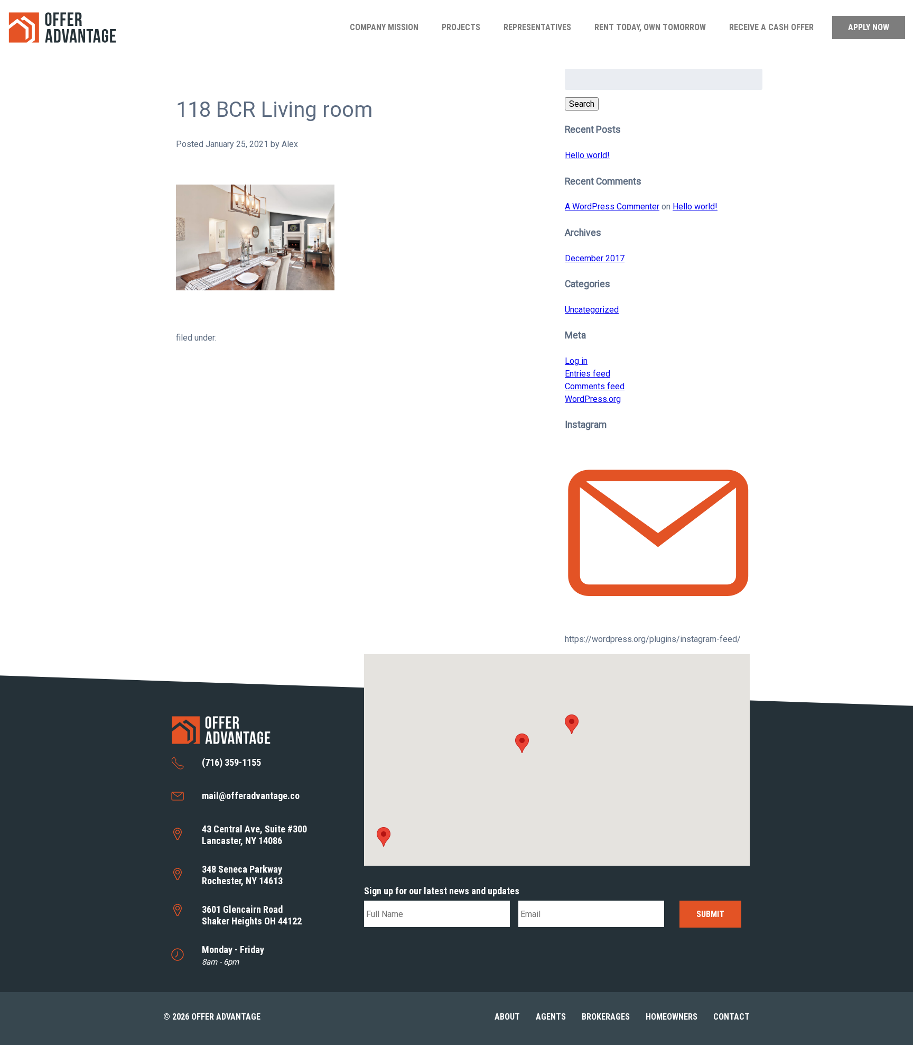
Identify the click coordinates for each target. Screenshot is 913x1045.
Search (581, 104)
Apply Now (868, 27)
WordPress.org (593, 399)
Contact (731, 1017)
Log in (576, 361)
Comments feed (595, 386)
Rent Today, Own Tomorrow (650, 27)
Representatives (537, 27)
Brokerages (606, 1017)
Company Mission (384, 27)
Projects (461, 27)
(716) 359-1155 (231, 762)
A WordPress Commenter (612, 206)
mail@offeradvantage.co (251, 795)
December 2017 (595, 258)
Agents (551, 1017)
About (507, 1017)
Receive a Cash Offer (771, 27)
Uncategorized (592, 310)
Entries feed (587, 374)
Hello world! (587, 155)
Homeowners (671, 1017)
